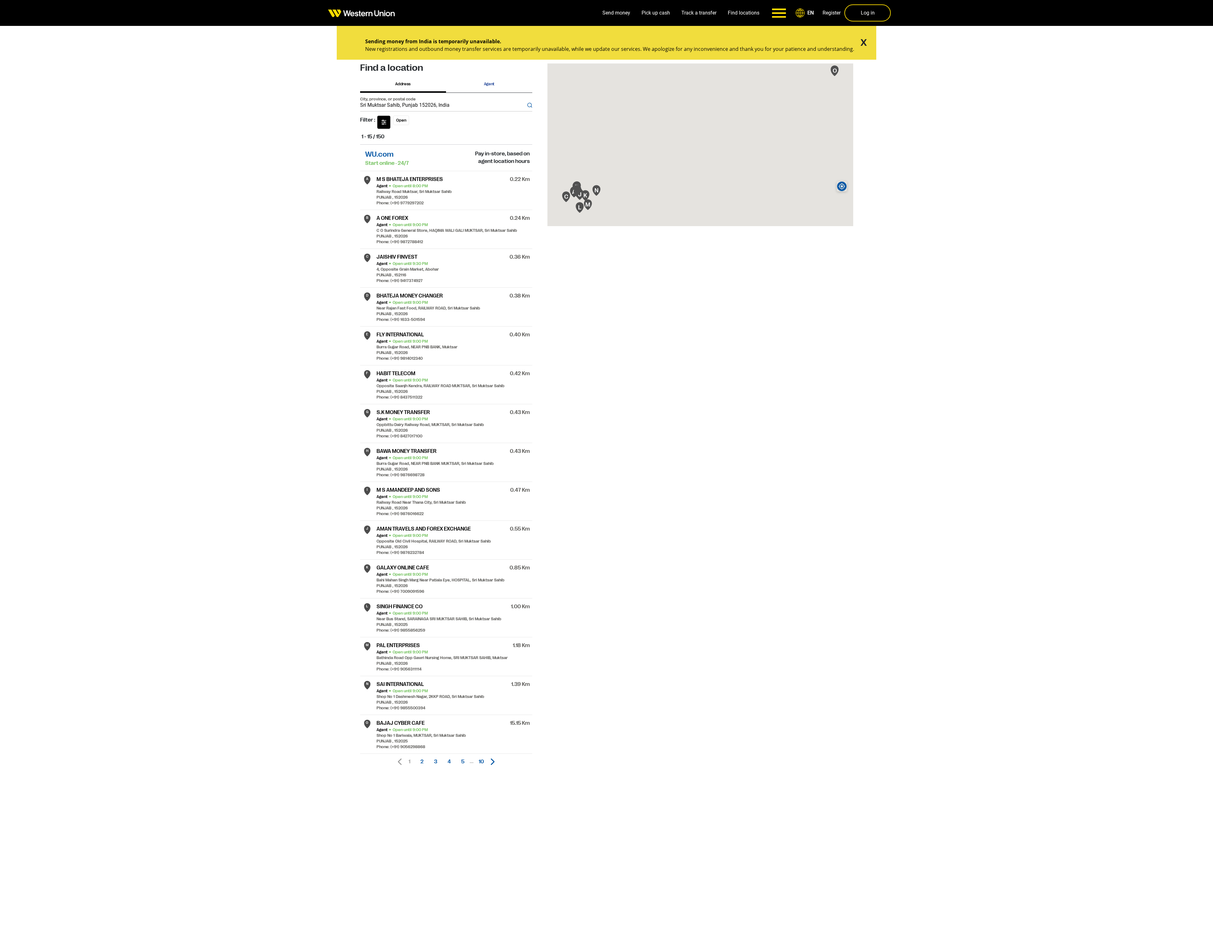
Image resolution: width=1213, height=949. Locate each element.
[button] (806, 13)
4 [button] (449, 762)
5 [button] (462, 762)
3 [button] (435, 762)
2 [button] (422, 762)
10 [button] (481, 762)
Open (401, 120)
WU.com (379, 154)
